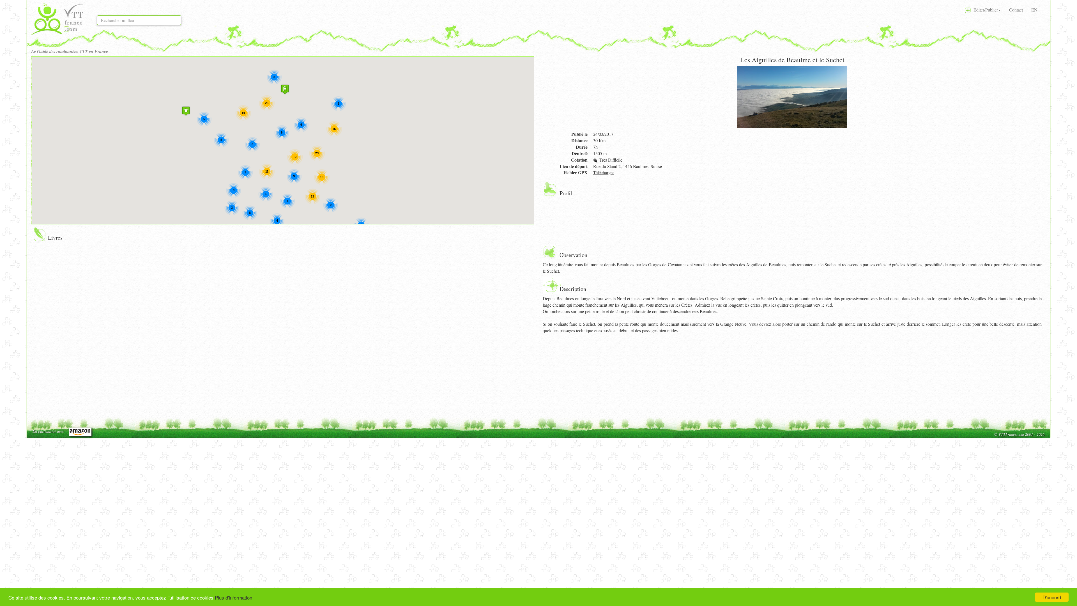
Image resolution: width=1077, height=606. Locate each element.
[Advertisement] (711, 376)
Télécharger (603, 172)
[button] (185, 111)
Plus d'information (233, 597)
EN (1034, 10)
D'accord (1052, 597)
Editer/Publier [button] (984, 10)
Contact (1016, 10)
